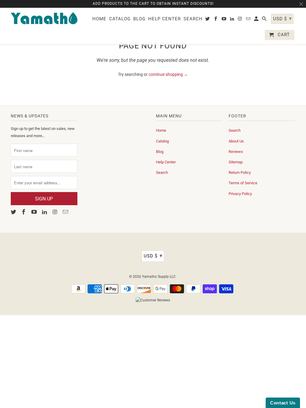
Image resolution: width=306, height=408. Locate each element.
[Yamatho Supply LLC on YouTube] (34, 212)
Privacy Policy (240, 193)
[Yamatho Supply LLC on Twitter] (14, 212)
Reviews (236, 151)
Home (161, 130)
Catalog (162, 141)
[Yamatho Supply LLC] (44, 18)
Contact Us (283, 402)
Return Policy (240, 172)
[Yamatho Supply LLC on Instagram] (55, 212)
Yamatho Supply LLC (159, 276)
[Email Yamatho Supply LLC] (65, 212)
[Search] (264, 20)
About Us (236, 141)
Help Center (166, 162)
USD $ (153, 255)
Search (162, 172)
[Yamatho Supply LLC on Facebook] (24, 212)
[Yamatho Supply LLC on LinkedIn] (45, 212)
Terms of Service (243, 183)
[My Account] (256, 20)
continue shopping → (168, 74)
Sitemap (236, 162)
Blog (159, 151)
